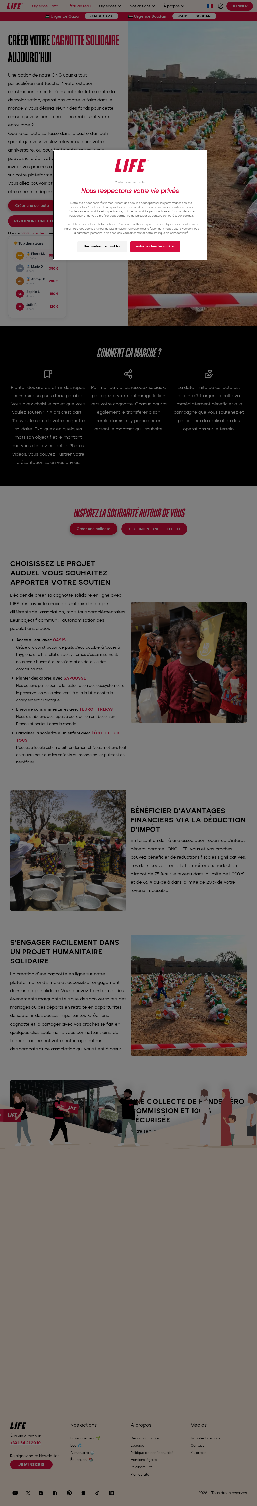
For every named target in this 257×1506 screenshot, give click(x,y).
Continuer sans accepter (130, 182)
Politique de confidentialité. (171, 233)
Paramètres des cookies (102, 246)
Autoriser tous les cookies (155, 246)
